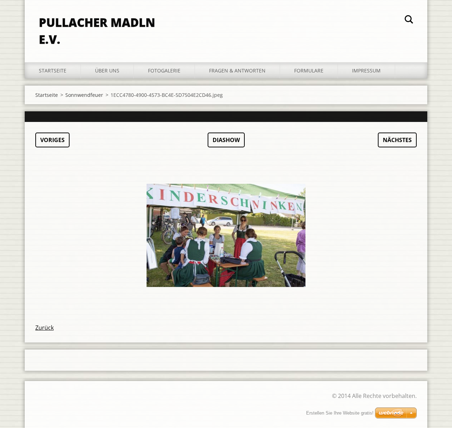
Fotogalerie (164, 70)
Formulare (308, 70)
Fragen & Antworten (237, 70)
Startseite (52, 70)
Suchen (409, 20)
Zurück (44, 328)
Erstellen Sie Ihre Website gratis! (340, 413)
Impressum (366, 70)
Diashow (226, 140)
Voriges (52, 140)
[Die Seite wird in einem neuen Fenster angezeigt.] (226, 235)
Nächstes (397, 140)
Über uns (107, 70)
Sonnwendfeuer (84, 95)
